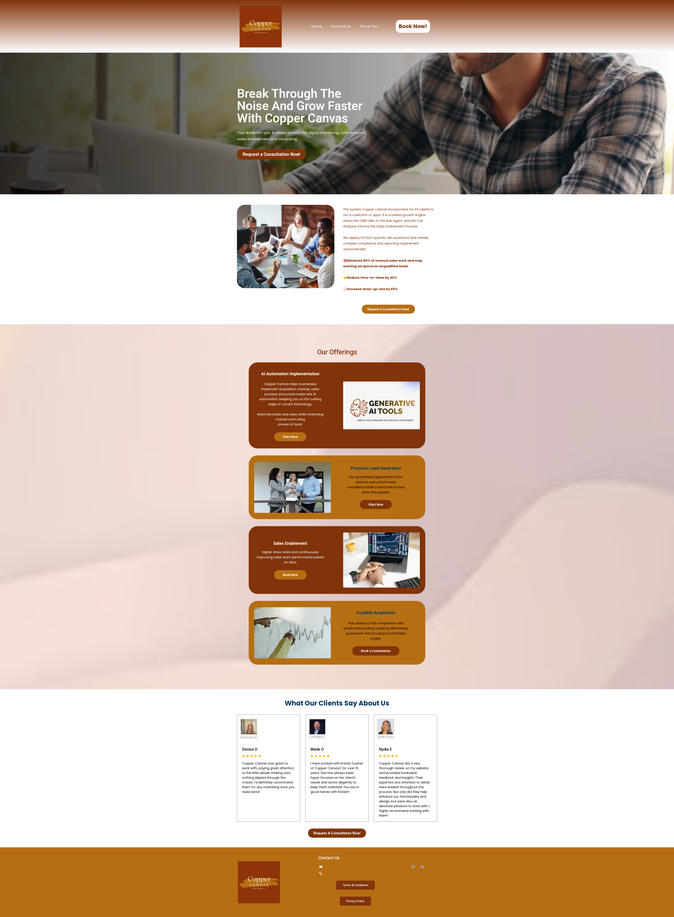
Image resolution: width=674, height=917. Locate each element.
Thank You (368, 26)
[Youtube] (422, 866)
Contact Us (341, 26)
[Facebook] (413, 866)
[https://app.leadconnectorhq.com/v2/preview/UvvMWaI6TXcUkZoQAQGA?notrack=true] (275, 882)
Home (316, 26)
